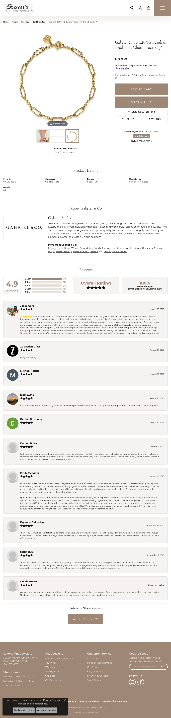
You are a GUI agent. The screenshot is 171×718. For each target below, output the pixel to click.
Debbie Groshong (31, 419)
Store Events (94, 680)
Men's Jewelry (64, 251)
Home (6, 22)
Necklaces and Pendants (127, 248)
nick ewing (27, 394)
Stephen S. (27, 551)
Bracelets (25, 22)
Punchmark (92, 713)
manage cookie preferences (32, 703)
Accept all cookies (46, 710)
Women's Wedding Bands (86, 248)
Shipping (128, 119)
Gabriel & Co (93, 182)
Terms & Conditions (89, 701)
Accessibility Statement (115, 701)
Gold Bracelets (39, 22)
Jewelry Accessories (115, 251)
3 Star (28, 285)
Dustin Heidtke (29, 581)
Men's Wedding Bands (85, 251)
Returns (155, 119)
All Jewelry (50, 663)
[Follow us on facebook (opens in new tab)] (140, 682)
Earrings (106, 248)
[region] (58, 78)
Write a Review (85, 619)
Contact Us (93, 659)
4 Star (28, 282)
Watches (50, 667)
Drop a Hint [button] (141, 102)
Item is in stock (141, 136)
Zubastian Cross (30, 346)
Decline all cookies (24, 710)
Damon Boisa (28, 443)
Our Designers (53, 680)
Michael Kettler (29, 370)
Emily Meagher (29, 473)
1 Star (28, 292)
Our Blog (92, 667)
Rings (51, 251)
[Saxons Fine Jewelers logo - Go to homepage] (18, 8)
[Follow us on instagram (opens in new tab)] (132, 682)
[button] (132, 8)
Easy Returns (94, 672)
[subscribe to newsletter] (162, 666)
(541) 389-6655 (65, 152)
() (64, 279)
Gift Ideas (50, 676)
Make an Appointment (99, 663)
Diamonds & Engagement (59, 659)
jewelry (15, 22)
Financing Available (97, 676)
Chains (158, 248)
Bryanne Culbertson (32, 522)
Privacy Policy (50, 700)
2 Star (28, 289)
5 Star (28, 279)
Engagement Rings (59, 248)
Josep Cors (27, 305)
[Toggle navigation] (162, 8)
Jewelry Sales (52, 672)
